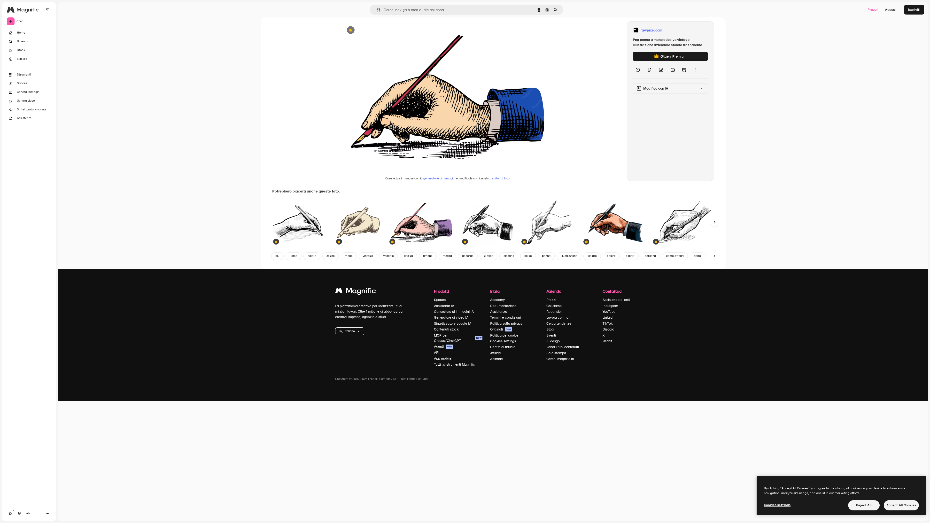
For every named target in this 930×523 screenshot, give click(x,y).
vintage (368, 256)
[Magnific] (355, 292)
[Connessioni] (11, 513)
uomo (293, 256)
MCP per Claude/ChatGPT (457, 338)
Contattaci (612, 291)
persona (650, 256)
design (408, 256)
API (436, 352)
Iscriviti (914, 10)
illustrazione (569, 256)
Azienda (553, 291)
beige (528, 256)
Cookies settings (503, 341)
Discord (608, 329)
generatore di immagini (439, 178)
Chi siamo (554, 306)
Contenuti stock (446, 329)
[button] (349, 331)
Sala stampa (556, 353)
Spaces (440, 300)
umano (428, 256)
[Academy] (19, 513)
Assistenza (498, 311)
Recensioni (554, 311)
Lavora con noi (557, 317)
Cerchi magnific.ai (560, 359)
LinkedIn (609, 317)
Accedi (890, 10)
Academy (497, 300)
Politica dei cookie (504, 335)
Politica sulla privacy (506, 323)
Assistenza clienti (616, 300)
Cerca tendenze (558, 323)
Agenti (443, 346)
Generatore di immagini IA (454, 311)
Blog (550, 329)
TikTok (608, 323)
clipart (630, 256)
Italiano (350, 331)
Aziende (496, 359)
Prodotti (441, 291)
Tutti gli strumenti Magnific (454, 364)
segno (330, 256)
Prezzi (873, 10)
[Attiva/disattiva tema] (28, 513)
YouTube (609, 311)
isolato (592, 256)
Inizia (495, 291)
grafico (488, 256)
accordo (467, 256)
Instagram (610, 306)
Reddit (607, 341)
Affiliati (495, 353)
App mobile (442, 358)
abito (697, 256)
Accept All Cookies (901, 505)
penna (546, 256)
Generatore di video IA (451, 317)
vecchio (388, 256)
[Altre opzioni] (696, 70)
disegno (509, 256)
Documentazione (503, 306)
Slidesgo (553, 341)
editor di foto (501, 178)
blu (277, 256)
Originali (500, 329)
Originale (374, 30)
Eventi (551, 335)
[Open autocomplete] (376, 10)
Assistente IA (444, 306)
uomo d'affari (675, 256)
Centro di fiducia (502, 347)
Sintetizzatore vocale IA (452, 323)
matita (447, 256)
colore (312, 256)
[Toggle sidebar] (47, 10)
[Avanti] (714, 222)
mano (349, 256)
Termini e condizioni (505, 317)
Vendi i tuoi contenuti (562, 347)
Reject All (864, 505)
